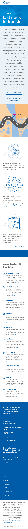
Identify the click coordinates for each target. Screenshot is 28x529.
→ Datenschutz (7, 492)
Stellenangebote (10, 423)
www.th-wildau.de (10, 440)
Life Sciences (15, 207)
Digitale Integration (18, 205)
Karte (6, 437)
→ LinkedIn (6, 488)
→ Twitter (6, 480)
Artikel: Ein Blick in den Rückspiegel (14, 99)
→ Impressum (7, 484)
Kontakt (7, 421)
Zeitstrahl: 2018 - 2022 (14, 93)
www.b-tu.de (8, 466)
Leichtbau (6, 207)
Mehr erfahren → (20, 246)
